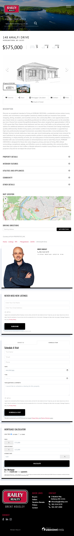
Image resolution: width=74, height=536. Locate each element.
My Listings (41, 254)
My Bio (61, 254)
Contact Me (56, 254)
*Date (5, 366)
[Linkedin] (7, 519)
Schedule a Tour (53, 342)
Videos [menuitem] (34, 505)
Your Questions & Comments (12, 382)
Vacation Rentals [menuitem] (38, 502)
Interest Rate (8, 453)
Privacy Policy (12, 319)
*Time (5, 374)
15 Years (22, 434)
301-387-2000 (56, 507)
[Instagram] (11, 519)
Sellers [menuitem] (34, 499)
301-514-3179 (44, 252)
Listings (10, 242)
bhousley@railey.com (59, 502)
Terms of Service (45, 418)
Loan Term (7, 434)
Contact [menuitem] (35, 508)
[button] (35, 23)
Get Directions (64, 229)
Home (5, 242)
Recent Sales (48, 254)
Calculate (37, 463)
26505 (32, 242)
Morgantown (24, 242)
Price (5, 439)
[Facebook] (3, 519)
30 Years (14, 434)
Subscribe (14, 326)
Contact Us (20, 342)
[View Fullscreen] (5, 205)
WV (16, 242)
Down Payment (8, 446)
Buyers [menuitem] (34, 497)
